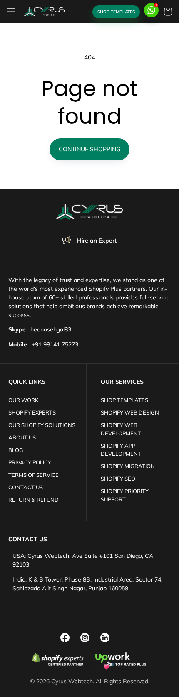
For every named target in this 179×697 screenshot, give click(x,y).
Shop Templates (116, 12)
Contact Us (25, 487)
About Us (22, 437)
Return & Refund (33, 499)
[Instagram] (85, 637)
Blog (15, 450)
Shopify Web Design (130, 412)
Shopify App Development (121, 449)
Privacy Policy (29, 462)
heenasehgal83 (50, 329)
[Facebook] (65, 637)
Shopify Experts (32, 412)
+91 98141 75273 (55, 344)
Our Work (23, 400)
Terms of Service (33, 474)
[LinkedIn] (104, 637)
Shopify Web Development (121, 429)
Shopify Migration (128, 466)
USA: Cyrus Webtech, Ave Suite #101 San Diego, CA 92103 (82, 560)
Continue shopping (89, 149)
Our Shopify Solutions (41, 425)
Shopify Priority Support (125, 495)
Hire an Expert (97, 240)
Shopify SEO (118, 478)
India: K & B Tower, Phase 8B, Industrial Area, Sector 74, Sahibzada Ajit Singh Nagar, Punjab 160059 (87, 584)
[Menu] (11, 11)
